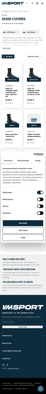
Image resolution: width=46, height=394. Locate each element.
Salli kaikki (23, 223)
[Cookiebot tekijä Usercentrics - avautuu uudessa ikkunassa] (33, 154)
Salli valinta (23, 230)
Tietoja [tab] (38, 161)
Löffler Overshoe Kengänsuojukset (34, 135)
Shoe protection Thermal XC (11, 135)
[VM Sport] (13, 3)
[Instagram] (3, 365)
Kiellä (23, 238)
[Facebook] (7, 365)
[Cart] (37, 3)
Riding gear (5, 11)
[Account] (32, 3)
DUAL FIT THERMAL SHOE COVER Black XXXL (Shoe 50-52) (11, 92)
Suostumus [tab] (8, 161)
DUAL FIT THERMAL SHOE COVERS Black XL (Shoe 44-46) (33, 91)
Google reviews (13, 368)
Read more (34, 79)
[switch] (40, 199)
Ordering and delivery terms (23, 383)
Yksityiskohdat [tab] (23, 161)
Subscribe (22, 327)
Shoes (14, 11)
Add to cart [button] (12, 79)
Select (12, 125)
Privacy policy (6, 383)
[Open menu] (42, 3)
